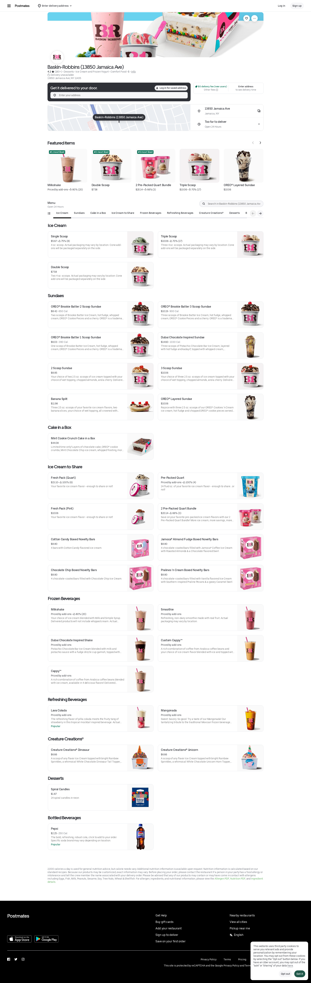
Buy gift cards (164, 922)
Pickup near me (240, 928)
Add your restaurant (169, 928)
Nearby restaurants (242, 915)
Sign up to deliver (167, 935)
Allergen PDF (222, 878)
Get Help (161, 915)
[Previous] (253, 142)
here (290, 965)
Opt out (285, 973)
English (239, 935)
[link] (246, 18)
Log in (281, 5)
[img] (119, 117)
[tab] (62, 212)
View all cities (238, 922)
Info (133, 71)
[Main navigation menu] (9, 5)
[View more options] (254, 18)
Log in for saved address (173, 88)
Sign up (297, 5)
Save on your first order (170, 941)
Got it (299, 973)
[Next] (260, 142)
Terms (227, 959)
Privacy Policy (209, 959)
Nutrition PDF (237, 878)
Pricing (242, 959)
